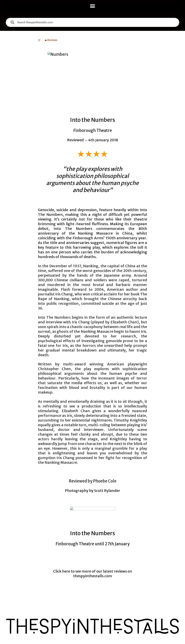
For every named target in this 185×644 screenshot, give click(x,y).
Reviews (52, 40)
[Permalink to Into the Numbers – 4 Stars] (39, 40)
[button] (93, 6)
